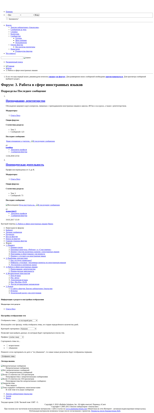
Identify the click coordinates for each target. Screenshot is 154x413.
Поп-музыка (16, 276)
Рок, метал (15, 278)
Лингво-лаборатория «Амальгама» (25, 27)
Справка (14, 32)
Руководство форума (23, 51)
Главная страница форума (16, 241)
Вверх (50, 224)
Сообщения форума (19, 152)
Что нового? (11, 53)
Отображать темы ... (9, 320)
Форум (8, 25)
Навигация (15, 49)
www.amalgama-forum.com (76, 409)
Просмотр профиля (19, 150)
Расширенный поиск (14, 62)
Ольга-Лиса (15, 115)
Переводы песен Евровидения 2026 (105, 411)
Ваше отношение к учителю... (18, 141)
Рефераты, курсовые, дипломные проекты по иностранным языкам (38, 263)
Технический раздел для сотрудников (26, 293)
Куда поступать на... (27, 205)
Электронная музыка (19, 280)
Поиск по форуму (13, 239)
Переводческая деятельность (25, 164)
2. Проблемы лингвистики (17, 258)
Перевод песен (17, 247)
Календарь (15, 34)
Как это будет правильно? (21, 260)
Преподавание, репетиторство (25, 100)
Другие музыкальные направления (25, 284)
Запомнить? (13, 19)
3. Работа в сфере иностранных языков (22, 267)
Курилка (14, 291)
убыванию (12, 348)
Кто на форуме (12, 237)
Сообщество (16, 36)
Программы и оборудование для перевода (28, 254)
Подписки (10, 234)
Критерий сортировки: (10, 329)
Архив (8, 396)
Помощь (9, 12)
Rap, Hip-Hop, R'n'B (19, 282)
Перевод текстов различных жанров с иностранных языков (35, 252)
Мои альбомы (21, 40)
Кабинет (9, 230)
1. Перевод (10, 245)
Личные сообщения (14, 232)
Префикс (4, 337)
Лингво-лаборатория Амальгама (19, 394)
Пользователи (21, 43)
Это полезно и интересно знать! (24, 265)
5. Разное (9, 286)
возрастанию (13, 345)
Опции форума (17, 45)
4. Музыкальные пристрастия (18, 273)
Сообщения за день (18, 30)
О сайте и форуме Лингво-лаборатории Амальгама (31, 289)
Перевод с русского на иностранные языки (28, 256)
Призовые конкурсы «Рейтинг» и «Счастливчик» (31, 250)
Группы (18, 38)
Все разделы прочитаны (25, 47)
